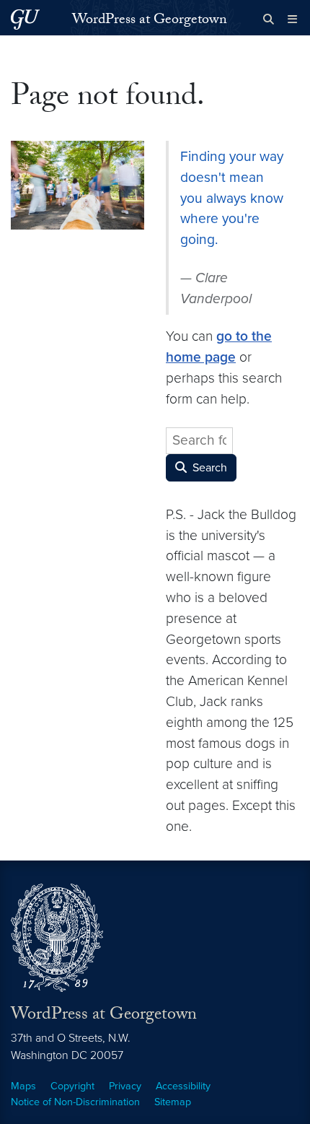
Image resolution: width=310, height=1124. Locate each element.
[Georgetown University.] (25, 19)
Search (208, 468)
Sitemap (172, 1102)
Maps (23, 1086)
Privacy (125, 1086)
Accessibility (183, 1086)
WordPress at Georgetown (149, 21)
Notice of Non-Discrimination (75, 1102)
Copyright (72, 1086)
